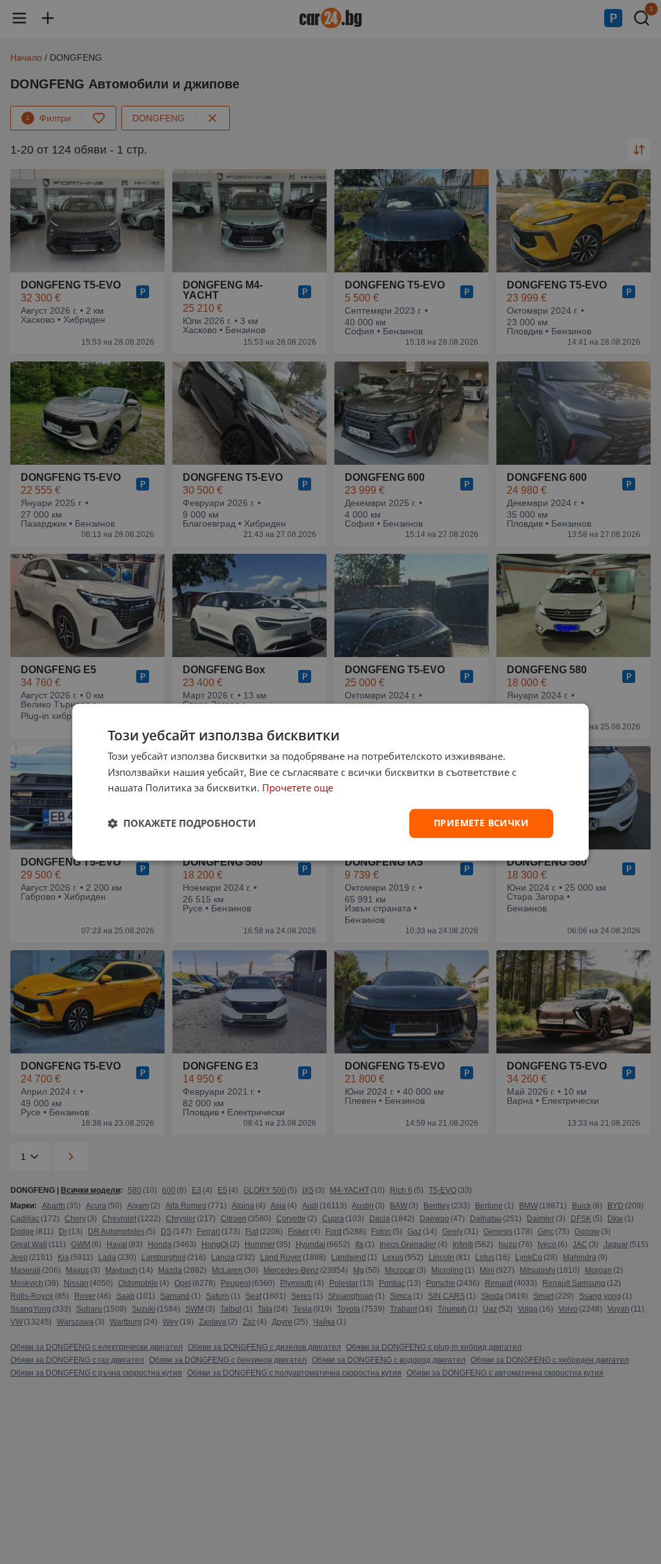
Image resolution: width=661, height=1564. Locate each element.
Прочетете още (297, 788)
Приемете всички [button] (481, 823)
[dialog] (330, 782)
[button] (182, 824)
